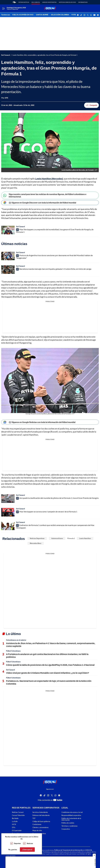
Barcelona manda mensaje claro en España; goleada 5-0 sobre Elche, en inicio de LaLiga (55, 269)
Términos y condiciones (69, 826)
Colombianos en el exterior (16, 640)
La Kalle (15, 821)
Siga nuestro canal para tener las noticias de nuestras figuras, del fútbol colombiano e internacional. (47, 195)
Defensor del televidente (41, 815)
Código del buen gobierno (41, 821)
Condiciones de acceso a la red (72, 812)
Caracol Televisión (18, 815)
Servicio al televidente (40, 812)
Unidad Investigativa (49, 2)
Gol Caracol (35, 2)
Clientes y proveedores (40, 827)
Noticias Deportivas (37, 538)
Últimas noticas (23, 2)
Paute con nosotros (39, 833)
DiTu (13, 827)
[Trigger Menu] (3, 8)
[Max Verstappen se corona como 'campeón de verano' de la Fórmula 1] (8, 512)
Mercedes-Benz (35, 543)
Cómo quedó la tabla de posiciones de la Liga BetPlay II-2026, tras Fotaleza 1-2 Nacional (50, 665)
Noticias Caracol (17, 812)
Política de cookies (67, 823)
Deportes (17, 843)
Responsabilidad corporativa (71, 815)
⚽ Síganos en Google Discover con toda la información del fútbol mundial (42, 202)
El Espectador (17, 830)
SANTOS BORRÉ (42, 15)
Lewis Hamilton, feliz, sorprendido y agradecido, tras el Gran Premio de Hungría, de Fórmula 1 (44, 55)
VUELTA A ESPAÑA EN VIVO (22, 15)
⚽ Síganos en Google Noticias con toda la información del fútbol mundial (42, 422)
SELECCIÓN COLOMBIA (60, 15)
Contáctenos (36, 824)
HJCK (14, 824)
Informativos (82, 2)
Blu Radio (15, 818)
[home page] (14, 2)
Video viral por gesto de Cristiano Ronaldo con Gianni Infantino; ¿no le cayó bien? (47, 672)
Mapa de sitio (37, 830)
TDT (33, 818)
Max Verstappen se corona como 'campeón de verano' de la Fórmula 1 (48, 511)
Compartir (93, 105)
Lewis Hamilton (85, 538)
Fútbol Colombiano (13, 651)
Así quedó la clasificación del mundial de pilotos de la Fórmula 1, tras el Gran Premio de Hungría (59, 498)
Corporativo (65, 829)
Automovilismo (57, 538)
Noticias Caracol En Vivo (67, 2)
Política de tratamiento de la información (71, 819)
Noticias (30, 843)
